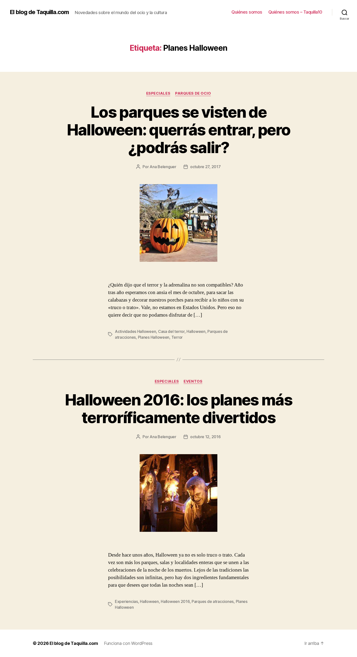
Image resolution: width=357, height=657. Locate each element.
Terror (177, 337)
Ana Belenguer (163, 166)
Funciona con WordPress (128, 643)
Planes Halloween (154, 337)
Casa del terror (171, 331)
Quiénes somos (246, 12)
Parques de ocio (193, 93)
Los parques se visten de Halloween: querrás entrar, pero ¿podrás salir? (178, 130)
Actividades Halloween (135, 331)
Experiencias (126, 601)
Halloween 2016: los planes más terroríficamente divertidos (178, 408)
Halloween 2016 (175, 601)
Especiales (158, 93)
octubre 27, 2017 (205, 166)
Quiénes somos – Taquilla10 (295, 12)
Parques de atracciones (213, 601)
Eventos (193, 381)
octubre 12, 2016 (205, 436)
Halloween (196, 331)
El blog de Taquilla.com (39, 12)
